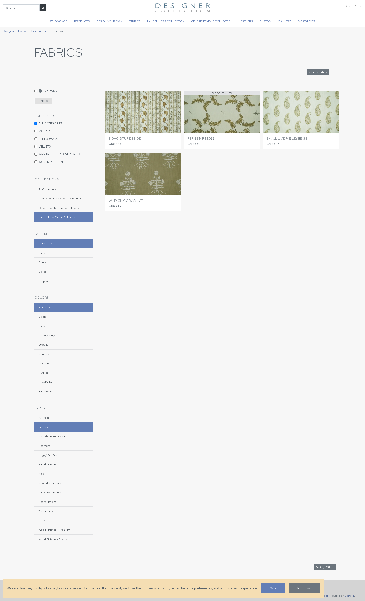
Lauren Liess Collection (165, 21)
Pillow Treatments (50, 492)
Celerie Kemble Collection (212, 21)
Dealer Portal (353, 6)
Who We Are (58, 21)
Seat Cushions (47, 502)
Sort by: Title (317, 72)
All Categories (51, 123)
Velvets (45, 146)
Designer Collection (15, 31)
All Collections (47, 189)
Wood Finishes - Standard (54, 539)
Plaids (42, 253)
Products (82, 21)
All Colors (44, 307)
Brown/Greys (47, 335)
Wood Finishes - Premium (54, 529)
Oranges (44, 363)
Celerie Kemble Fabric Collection (59, 208)
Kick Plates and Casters (53, 436)
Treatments (46, 511)
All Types (44, 417)
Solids (42, 271)
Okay (273, 588)
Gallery (284, 21)
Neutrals (44, 354)
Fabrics (134, 21)
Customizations (40, 31)
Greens (43, 344)
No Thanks (304, 588)
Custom (265, 21)
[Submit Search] (43, 7)
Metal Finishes (47, 464)
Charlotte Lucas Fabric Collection (60, 198)
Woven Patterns (52, 162)
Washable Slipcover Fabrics (61, 154)
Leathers (246, 21)
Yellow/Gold (46, 391)
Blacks (42, 316)
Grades (42, 101)
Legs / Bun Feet (49, 455)
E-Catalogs (306, 21)
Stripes (43, 281)
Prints (42, 262)
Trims (42, 520)
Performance (49, 139)
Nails (41, 473)
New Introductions (50, 483)
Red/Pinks (45, 382)
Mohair (44, 131)
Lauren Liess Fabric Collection (57, 217)
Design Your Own (109, 21)
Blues (42, 326)
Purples (43, 372)
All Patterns (46, 243)
